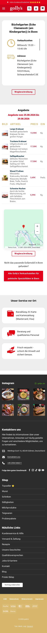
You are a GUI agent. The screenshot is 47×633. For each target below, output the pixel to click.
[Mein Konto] (36, 8)
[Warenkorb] (42, 8)
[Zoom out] (37, 231)
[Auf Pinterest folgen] (39, 470)
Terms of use (12, 247)
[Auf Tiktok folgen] (36, 470)
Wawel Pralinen (17, 171)
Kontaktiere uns (13, 457)
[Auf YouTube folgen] (43, 470)
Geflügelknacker (17, 156)
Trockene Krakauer (18, 141)
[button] (3, 8)
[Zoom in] (37, 226)
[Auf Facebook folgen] (29, 470)
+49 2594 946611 (14, 463)
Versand (30, 626)
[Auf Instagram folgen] (33, 470)
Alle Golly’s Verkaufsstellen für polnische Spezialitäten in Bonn (23, 276)
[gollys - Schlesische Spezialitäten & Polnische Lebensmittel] (16, 8)
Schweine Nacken (17, 188)
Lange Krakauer (17, 129)
